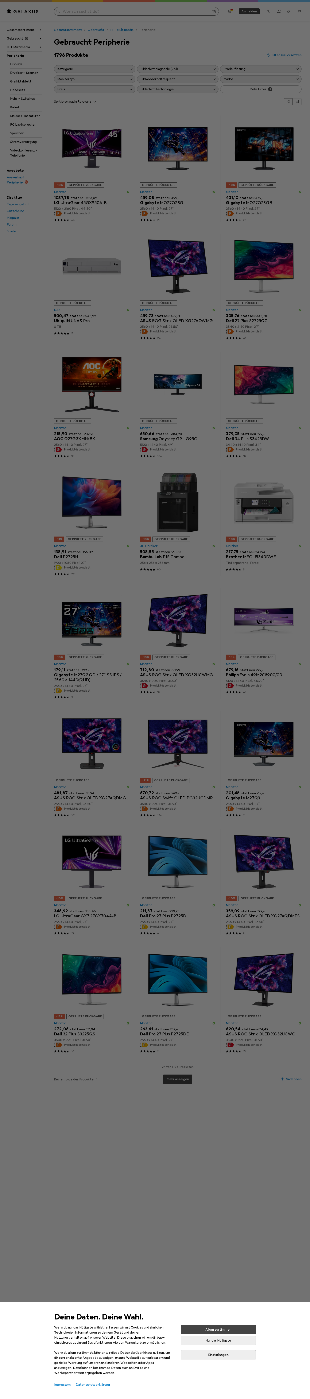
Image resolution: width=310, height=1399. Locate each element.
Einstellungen (218, 1355)
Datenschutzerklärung (93, 1385)
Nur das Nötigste (218, 1340)
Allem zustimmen (218, 1329)
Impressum (62, 1385)
